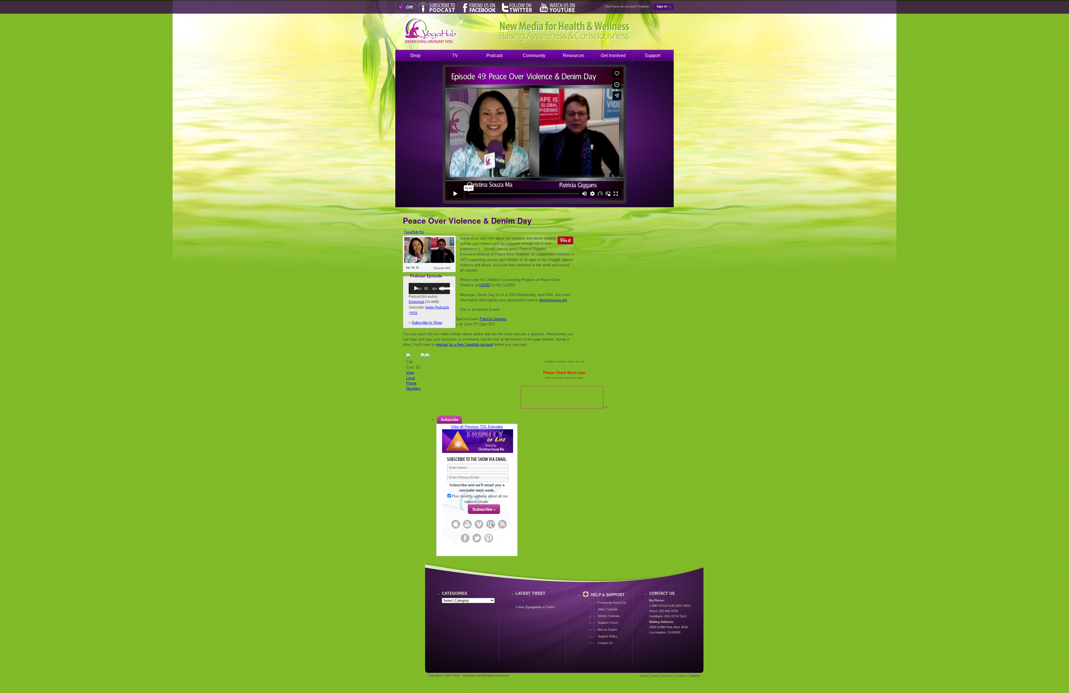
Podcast (494, 55)
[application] (429, 288)
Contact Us (605, 643)
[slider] (444, 288)
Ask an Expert (607, 629)
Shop (415, 55)
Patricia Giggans (493, 319)
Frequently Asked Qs (612, 602)
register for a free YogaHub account (464, 344)
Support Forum (608, 622)
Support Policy (607, 636)
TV (455, 55)
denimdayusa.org (553, 300)
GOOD (484, 285)
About (644, 675)
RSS (413, 313)
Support (652, 55)
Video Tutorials (608, 609)
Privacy (668, 675)
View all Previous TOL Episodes (477, 427)
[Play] (416, 288)
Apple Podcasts (437, 307)
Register (643, 6)
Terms (655, 675)
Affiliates (695, 675)
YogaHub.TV (414, 232)
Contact (681, 675)
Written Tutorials (609, 616)
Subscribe (449, 420)
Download (416, 302)
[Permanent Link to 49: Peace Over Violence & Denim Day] (429, 262)
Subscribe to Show (427, 322)
